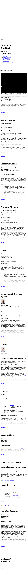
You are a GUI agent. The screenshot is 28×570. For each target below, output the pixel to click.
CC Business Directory (8, 62)
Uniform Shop (6, 25)
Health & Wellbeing (7, 59)
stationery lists (6, 455)
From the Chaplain (7, 17)
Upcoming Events (7, 57)
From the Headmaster (8, 11)
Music (4, 18)
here (7, 381)
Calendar (5, 56)
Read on (3, 112)
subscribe (5, 420)
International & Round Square (9, 20)
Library (4, 22)
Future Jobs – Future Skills (7, 430)
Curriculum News (7, 15)
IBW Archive (6, 61)
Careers (5, 24)
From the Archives (7, 31)
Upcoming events (7, 29)
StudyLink (12, 405)
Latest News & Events (8, 27)
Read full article (4, 478)
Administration (6, 13)
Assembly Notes (6, 58)
